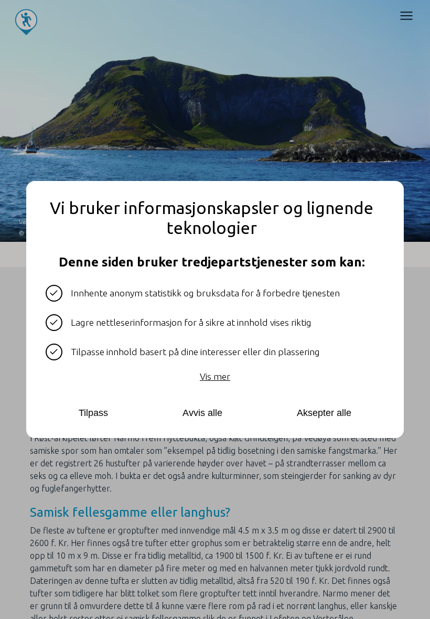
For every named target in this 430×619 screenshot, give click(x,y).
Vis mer (215, 376)
